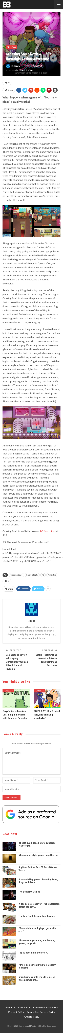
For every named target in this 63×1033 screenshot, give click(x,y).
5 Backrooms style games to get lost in (38, 855)
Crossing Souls (16, 575)
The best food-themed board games (36, 916)
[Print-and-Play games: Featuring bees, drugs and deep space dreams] (9, 883)
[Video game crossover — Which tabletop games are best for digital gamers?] (9, 907)
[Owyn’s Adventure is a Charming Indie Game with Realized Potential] (16, 698)
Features (11, 47)
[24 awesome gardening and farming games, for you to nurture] (9, 943)
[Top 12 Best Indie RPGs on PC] (9, 956)
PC (43, 575)
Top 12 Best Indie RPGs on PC (33, 952)
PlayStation (52, 575)
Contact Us (24, 1007)
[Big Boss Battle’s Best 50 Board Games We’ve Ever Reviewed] (9, 870)
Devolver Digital (32, 575)
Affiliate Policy (31, 1016)
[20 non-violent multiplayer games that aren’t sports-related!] (9, 931)
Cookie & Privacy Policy (45, 1007)
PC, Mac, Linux (47, 531)
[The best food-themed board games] (9, 919)
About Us (10, 1007)
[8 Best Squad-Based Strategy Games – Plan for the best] (9, 846)
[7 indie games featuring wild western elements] (9, 968)
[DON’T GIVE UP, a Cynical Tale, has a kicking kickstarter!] (47, 698)
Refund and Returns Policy (41, 1012)
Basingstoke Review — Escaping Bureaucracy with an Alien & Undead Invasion (17, 661)
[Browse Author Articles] (31, 609)
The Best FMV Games (29, 891)
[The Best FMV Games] (9, 895)
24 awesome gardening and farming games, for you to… (36, 942)
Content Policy (16, 1012)
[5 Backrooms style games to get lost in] (9, 858)
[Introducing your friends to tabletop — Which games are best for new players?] (9, 980)
